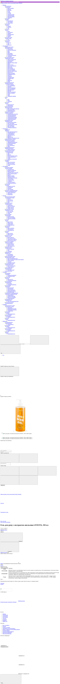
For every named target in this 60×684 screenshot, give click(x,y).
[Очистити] (39, 340)
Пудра (9, 11)
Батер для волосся (11, 141)
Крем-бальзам (10, 255)
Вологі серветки (11, 84)
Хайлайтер (10, 17)
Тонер (9, 94)
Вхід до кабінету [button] (6, 625)
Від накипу (10, 283)
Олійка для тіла (11, 208)
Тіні (8, 28)
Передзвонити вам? (4, 646)
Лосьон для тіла (11, 207)
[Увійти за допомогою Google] (28, 458)
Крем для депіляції (11, 217)
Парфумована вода (11, 313)
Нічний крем (10, 54)
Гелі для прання (11, 287)
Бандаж (9, 198)
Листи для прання (11, 289)
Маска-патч (10, 66)
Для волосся (5, 128)
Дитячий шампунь (11, 132)
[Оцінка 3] (47, 470)
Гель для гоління (11, 123)
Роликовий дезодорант (12, 309)
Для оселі (5, 272)
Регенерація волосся (12, 156)
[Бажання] (30, 361)
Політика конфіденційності (8, 631)
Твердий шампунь (11, 134)
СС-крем (9, 13)
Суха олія (9, 261)
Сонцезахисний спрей (12, 118)
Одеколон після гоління (12, 124)
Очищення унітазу (11, 276)
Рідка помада (10, 32)
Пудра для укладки (11, 164)
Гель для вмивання (11, 85)
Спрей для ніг (10, 223)
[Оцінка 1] (9, 470)
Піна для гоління (11, 126)
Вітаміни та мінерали (12, 170)
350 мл (1, 565)
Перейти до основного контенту (6, 0)
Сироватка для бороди (12, 127)
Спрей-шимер (10, 310)
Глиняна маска (10, 60)
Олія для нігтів (10, 229)
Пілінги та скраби (11, 73)
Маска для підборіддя (12, 65)
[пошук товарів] (9, 340)
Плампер (9, 35)
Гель (8, 99)
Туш (8, 39)
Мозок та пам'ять (11, 175)
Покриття (9, 44)
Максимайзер (10, 105)
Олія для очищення (11, 88)
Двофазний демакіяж (12, 96)
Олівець (9, 26)
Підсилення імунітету (12, 183)
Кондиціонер (10, 144)
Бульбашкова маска (11, 74)
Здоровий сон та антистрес (13, 172)
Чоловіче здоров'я (11, 176)
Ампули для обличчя (12, 59)
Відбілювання (10, 288)
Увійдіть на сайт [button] (3, 552)
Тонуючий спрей (11, 269)
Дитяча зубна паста (11, 192)
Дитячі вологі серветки (12, 239)
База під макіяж (11, 8)
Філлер (9, 79)
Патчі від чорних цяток (12, 71)
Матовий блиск (11, 34)
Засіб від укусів (11, 244)
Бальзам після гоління (12, 122)
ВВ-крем (9, 9)
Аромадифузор (10, 295)
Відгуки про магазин (7, 633)
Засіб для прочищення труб (13, 301)
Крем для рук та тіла (12, 240)
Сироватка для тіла (11, 262)
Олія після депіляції (11, 218)
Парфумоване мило (11, 110)
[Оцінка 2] (28, 470)
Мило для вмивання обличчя (13, 108)
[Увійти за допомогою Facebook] (9, 458)
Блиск (9, 31)
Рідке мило (10, 212)
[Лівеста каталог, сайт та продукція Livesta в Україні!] (6, 590)
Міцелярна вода (11, 89)
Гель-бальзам (10, 187)
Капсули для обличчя (12, 50)
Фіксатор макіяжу (11, 16)
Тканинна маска (11, 77)
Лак (8, 43)
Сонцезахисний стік (12, 116)
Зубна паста (10, 193)
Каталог (4, 626)
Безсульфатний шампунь (12, 131)
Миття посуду (10, 279)
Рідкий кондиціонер (12, 143)
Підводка (9, 27)
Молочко (9, 90)
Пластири (9, 188)
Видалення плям (11, 291)
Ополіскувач (10, 194)
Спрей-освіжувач (11, 298)
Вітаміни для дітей (11, 186)
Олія (8, 153)
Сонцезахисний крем (12, 55)
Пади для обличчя (11, 68)
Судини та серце (11, 179)
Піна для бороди (11, 125)
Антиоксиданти (11, 169)
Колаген (9, 174)
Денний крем (10, 49)
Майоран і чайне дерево (12, 62)
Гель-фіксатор (10, 20)
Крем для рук (10, 233)
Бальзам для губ (11, 104)
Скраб (9, 213)
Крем (9, 51)
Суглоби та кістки (11, 182)
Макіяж (4, 5)
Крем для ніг (10, 221)
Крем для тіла (10, 200)
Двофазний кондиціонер (12, 142)
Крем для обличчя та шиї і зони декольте (16, 259)
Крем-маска (10, 61)
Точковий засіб (10, 78)
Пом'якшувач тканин (12, 290)
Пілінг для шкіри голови (12, 155)
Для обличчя (5, 45)
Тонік (9, 95)
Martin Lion (5, 321)
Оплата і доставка (6, 627)
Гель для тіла (10, 199)
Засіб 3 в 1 (10, 75)
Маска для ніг (10, 222)
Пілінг (9, 81)
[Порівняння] (9, 371)
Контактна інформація (7, 632)
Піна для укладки (11, 163)
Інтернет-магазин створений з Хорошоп (8, 602)
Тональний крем (11, 15)
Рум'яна (9, 12)
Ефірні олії (10, 80)
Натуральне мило (11, 109)
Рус (3, 355)
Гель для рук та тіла (11, 238)
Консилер (9, 10)
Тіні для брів (10, 21)
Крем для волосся (11, 145)
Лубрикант (10, 251)
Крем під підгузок (11, 206)
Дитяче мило (10, 205)
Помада (9, 36)
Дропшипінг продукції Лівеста (9, 628)
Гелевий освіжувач (11, 296)
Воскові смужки (11, 216)
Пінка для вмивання (12, 91)
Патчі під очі (10, 72)
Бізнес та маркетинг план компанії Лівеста (11, 629)
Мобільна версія (21, 600)
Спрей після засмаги (12, 119)
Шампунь (9, 135)
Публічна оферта (6, 630)
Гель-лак (9, 42)
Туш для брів (10, 22)
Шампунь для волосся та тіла (13, 138)
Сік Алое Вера (10, 178)
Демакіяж (9, 86)
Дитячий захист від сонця (13, 113)
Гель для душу (10, 211)
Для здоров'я (5, 166)
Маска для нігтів (11, 228)
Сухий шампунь (11, 133)
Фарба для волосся (11, 149)
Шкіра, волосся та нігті (12, 173)
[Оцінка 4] (9, 480)
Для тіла (4, 195)
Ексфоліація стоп (11, 224)
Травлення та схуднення (12, 177)
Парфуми (5, 304)
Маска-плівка (10, 67)
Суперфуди (10, 180)
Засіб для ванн (10, 189)
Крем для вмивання (11, 87)
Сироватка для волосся (12, 158)
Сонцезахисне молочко (12, 117)
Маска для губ (10, 64)
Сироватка (10, 56)
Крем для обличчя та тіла (13, 258)
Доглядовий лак (11, 230)
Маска (9, 63)
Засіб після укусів (11, 245)
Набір (9, 52)
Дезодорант (10, 307)
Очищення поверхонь (12, 275)
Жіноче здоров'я (11, 171)
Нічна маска (10, 53)
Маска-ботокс (10, 152)
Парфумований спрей (12, 308)
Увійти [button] (1, 563)
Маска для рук (10, 234)
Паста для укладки (11, 162)
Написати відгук (3, 530)
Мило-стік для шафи (12, 297)
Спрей (9, 157)
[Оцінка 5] (28, 480)
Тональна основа (11, 14)
